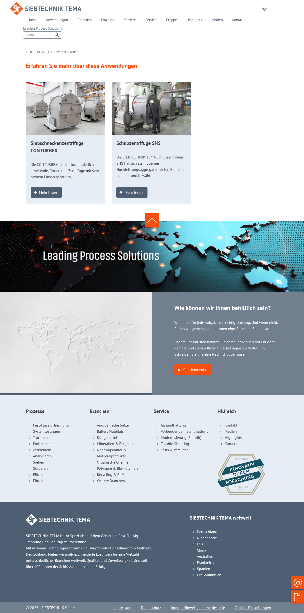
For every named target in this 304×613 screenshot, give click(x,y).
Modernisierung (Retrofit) (181, 437)
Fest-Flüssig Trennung (51, 425)
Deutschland (207, 531)
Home (32, 20)
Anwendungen (57, 20)
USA (200, 544)
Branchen (84, 20)
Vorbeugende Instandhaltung (185, 431)
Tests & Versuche (174, 449)
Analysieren (42, 456)
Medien (217, 20)
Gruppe (171, 20)
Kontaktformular (195, 369)
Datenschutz (151, 607)
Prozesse (107, 20)
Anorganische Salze (113, 425)
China (201, 550)
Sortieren (40, 468)
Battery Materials (110, 431)
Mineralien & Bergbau (115, 443)
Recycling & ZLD (110, 474)
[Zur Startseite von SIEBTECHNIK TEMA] (45, 5)
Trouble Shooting (175, 443)
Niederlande (207, 537)
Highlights (194, 20)
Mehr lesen (48, 192)
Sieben (38, 462)
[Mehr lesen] (65, 85)
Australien (205, 556)
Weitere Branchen (111, 480)
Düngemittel (107, 437)
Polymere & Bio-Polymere (117, 468)
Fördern (39, 480)
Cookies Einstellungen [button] (253, 607)
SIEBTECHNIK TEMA (39, 52)
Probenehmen (44, 443)
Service (151, 20)
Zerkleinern (42, 449)
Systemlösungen (46, 431)
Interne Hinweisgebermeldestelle (198, 607)
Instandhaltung (173, 425)
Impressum (122, 607)
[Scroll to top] (152, 220)
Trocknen (40, 437)
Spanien (203, 568)
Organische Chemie (112, 462)
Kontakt (238, 20)
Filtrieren (40, 474)
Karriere (130, 20)
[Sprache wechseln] (264, 9)
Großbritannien (209, 574)
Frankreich (205, 562)
